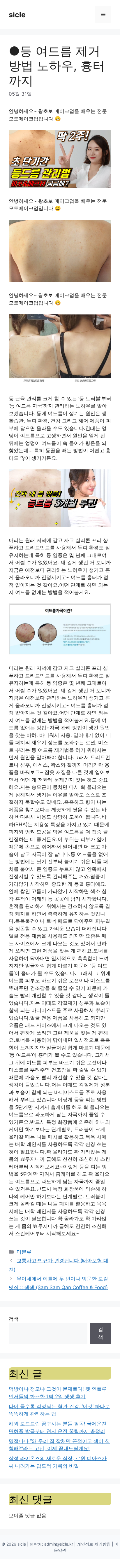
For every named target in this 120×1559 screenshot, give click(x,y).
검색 (14, 1319)
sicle (17, 14)
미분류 (24, 1252)
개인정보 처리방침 (94, 1543)
